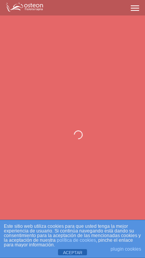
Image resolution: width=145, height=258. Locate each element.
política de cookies (76, 240)
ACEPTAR (72, 252)
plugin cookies (126, 249)
